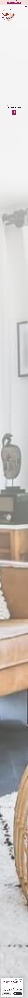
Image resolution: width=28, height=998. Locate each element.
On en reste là (17, 979)
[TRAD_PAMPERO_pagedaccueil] (8, 21)
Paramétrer (6, 993)
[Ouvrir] (14, 112)
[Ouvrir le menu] (26, 7)
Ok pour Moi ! (17, 993)
